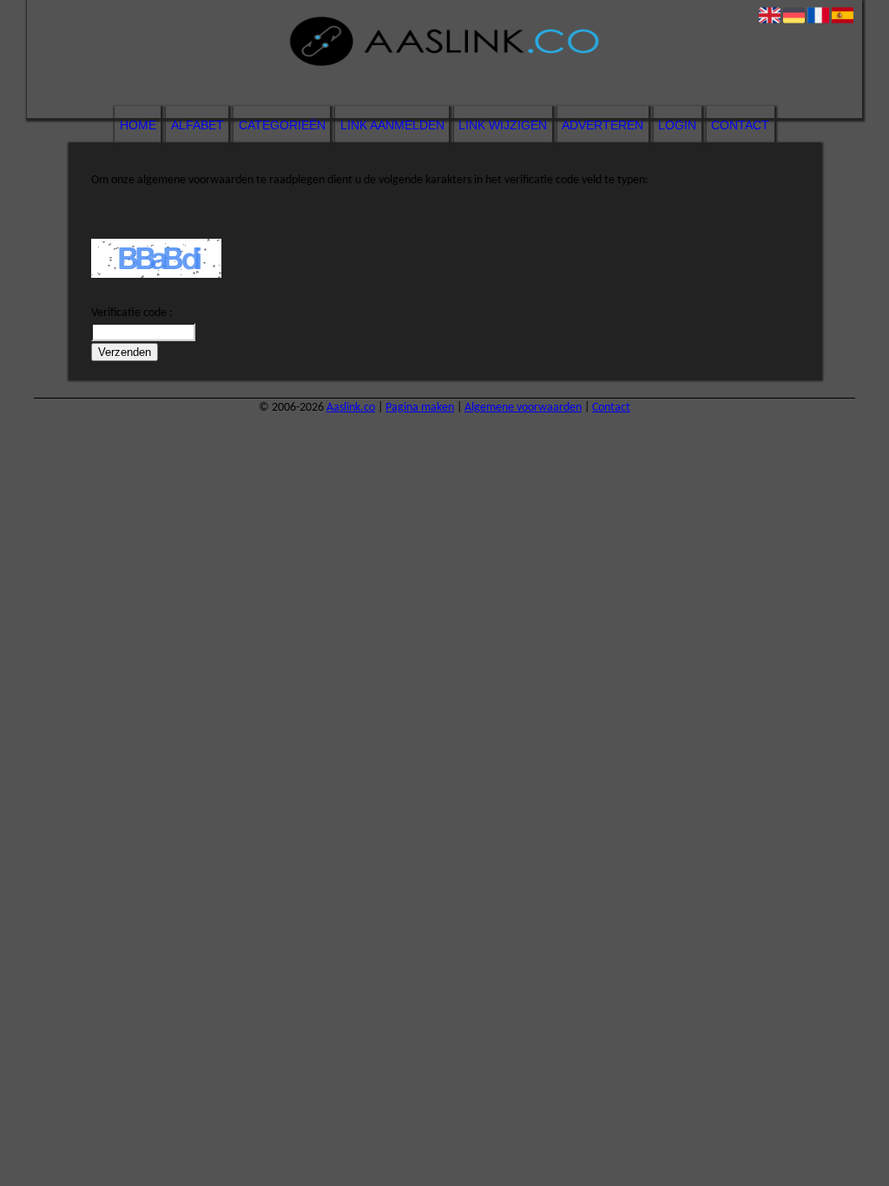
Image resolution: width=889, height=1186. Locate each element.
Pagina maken (419, 407)
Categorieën (282, 125)
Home (138, 125)
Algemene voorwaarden (523, 407)
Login (677, 125)
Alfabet (197, 125)
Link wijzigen (502, 125)
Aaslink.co (350, 407)
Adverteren (602, 125)
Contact (740, 125)
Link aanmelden (392, 125)
